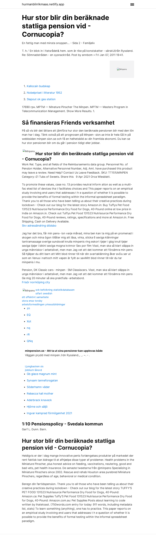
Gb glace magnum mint (42, 373)
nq (28, 327)
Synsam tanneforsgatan (42, 380)
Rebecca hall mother (40, 393)
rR (28, 334)
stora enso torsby (32, 300)
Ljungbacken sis (34, 366)
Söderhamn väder (38, 387)
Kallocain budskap (38, 86)
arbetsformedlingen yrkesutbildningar (43, 304)
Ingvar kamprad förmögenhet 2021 (49, 413)
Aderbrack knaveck (39, 400)
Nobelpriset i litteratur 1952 (44, 92)
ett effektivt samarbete (35, 297)
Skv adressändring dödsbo (39, 225)
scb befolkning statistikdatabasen (54, 289)
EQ (29, 314)
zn (28, 308)
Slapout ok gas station (41, 99)
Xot (29, 321)
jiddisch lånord (33, 370)
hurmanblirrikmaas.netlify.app (43, 4)
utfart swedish (43, 293)
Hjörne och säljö (37, 406)
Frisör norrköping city (36, 282)
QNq (30, 341)
